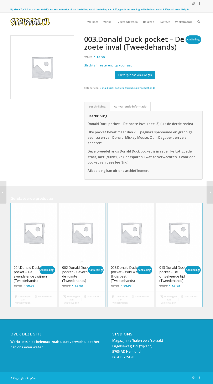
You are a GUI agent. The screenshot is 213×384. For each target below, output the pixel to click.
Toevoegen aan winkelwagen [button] (23, 299)
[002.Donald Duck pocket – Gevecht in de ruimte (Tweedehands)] (3, 192)
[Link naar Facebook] (199, 3)
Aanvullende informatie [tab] (130, 106)
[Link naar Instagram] (193, 3)
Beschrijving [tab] (97, 106)
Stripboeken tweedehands (140, 87)
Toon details (44, 296)
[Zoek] (198, 22)
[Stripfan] (30, 22)
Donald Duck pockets (112, 87)
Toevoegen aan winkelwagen (135, 75)
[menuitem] (93, 22)
